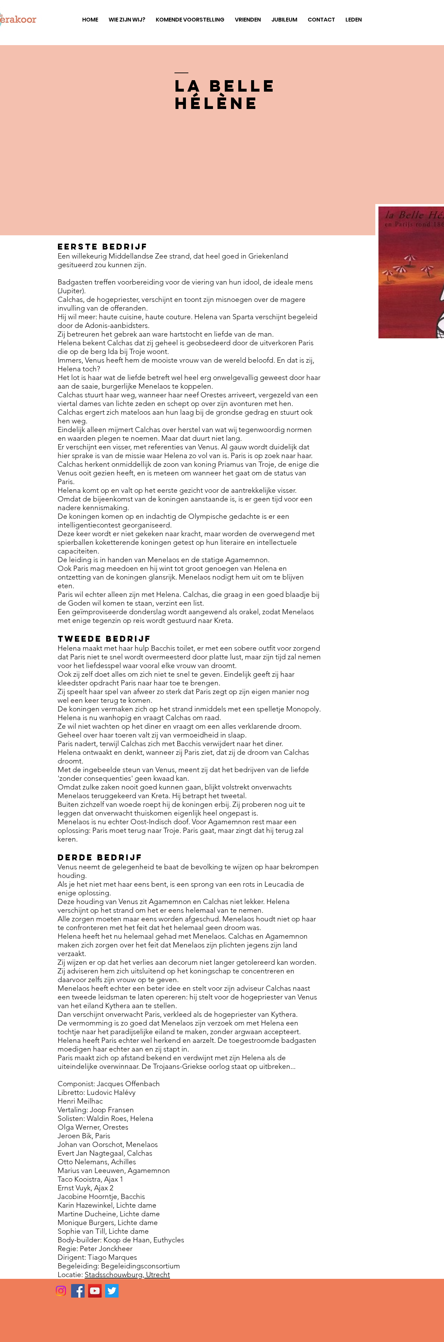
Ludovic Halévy (111, 1092)
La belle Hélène (225, 94)
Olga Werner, (80, 1127)
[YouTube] (95, 1291)
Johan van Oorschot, (92, 1144)
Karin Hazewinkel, (87, 1205)
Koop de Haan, (128, 1239)
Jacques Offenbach (128, 1083)
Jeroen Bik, (76, 1135)
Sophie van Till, (83, 1231)
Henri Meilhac (80, 1101)
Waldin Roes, (108, 1118)
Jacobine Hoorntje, (89, 1196)
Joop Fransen (112, 1109)
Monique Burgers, (88, 1222)
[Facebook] (78, 1291)
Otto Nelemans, (84, 1161)
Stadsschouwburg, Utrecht (127, 1274)
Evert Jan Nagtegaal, (92, 1153)
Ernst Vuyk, (76, 1187)
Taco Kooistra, (81, 1179)
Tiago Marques (112, 1257)
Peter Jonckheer (106, 1248)
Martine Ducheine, (89, 1213)
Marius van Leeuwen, (93, 1170)
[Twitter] (112, 1291)
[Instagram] (61, 1291)
